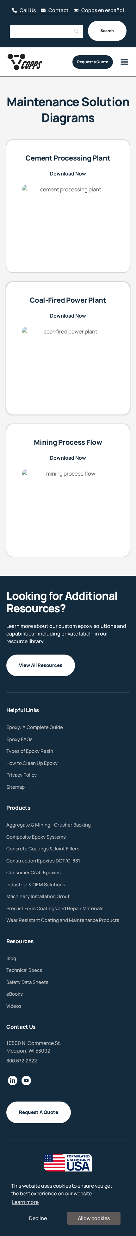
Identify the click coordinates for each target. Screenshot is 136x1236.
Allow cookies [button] (94, 1218)
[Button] (24, 10)
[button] (55, 10)
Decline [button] (38, 1218)
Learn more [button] (25, 1201)
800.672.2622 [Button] (21, 1060)
